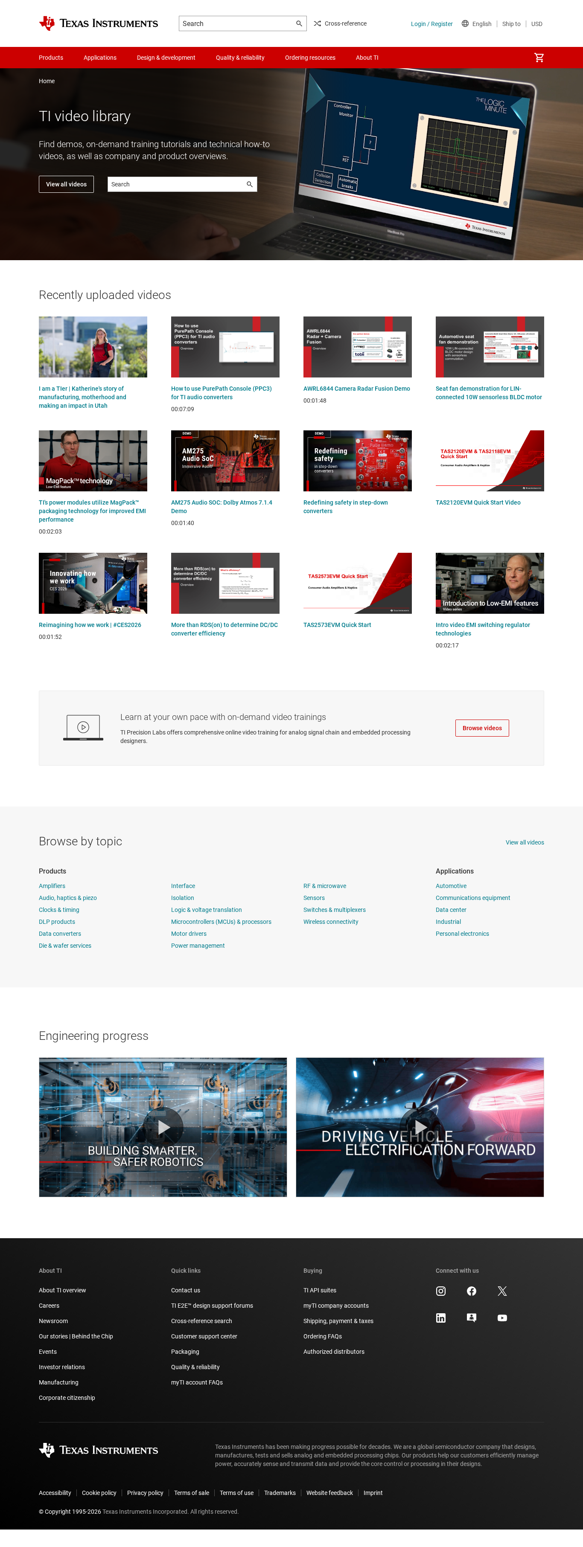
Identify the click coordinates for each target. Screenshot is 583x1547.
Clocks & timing (59, 909)
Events (48, 1351)
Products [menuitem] (51, 57)
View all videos (66, 184)
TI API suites (319, 1290)
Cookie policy (99, 1492)
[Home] (98, 23)
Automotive (451, 885)
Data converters (60, 933)
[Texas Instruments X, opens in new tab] (502, 1294)
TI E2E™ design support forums (212, 1305)
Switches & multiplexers (334, 909)
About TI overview (62, 1290)
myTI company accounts (336, 1305)
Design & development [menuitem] (166, 57)
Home (47, 81)
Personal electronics (462, 933)
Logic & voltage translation (206, 909)
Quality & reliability (195, 1367)
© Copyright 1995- (70, 1511)
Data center (451, 909)
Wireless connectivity (331, 921)
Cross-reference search (201, 1321)
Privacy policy (145, 1492)
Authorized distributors (333, 1351)
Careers (49, 1305)
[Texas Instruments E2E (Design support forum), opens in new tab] (471, 1321)
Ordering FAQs (322, 1336)
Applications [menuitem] (100, 57)
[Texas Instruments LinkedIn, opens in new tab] (441, 1321)
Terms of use (237, 1492)
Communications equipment (473, 897)
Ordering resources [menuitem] (310, 57)
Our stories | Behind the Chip (76, 1336)
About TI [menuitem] (367, 57)
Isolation (182, 897)
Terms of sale (191, 1492)
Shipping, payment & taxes (338, 1321)
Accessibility (55, 1492)
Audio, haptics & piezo (68, 897)
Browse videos (482, 728)
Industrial (448, 921)
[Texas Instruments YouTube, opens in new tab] (502, 1321)
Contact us (185, 1290)
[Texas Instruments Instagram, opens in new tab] (441, 1294)
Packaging (185, 1351)
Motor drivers (189, 933)
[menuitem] (539, 57)
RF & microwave (324, 885)
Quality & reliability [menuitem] (240, 57)
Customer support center (204, 1336)
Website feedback (329, 1492)
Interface (183, 885)
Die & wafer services (65, 945)
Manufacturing (59, 1382)
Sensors (314, 897)
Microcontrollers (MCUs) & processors (221, 921)
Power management (198, 945)
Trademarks (280, 1492)
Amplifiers (52, 885)
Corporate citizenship (67, 1397)
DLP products (57, 921)
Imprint (373, 1492)
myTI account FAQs (197, 1382)
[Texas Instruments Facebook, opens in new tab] (471, 1294)
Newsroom (53, 1321)
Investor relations (62, 1367)
